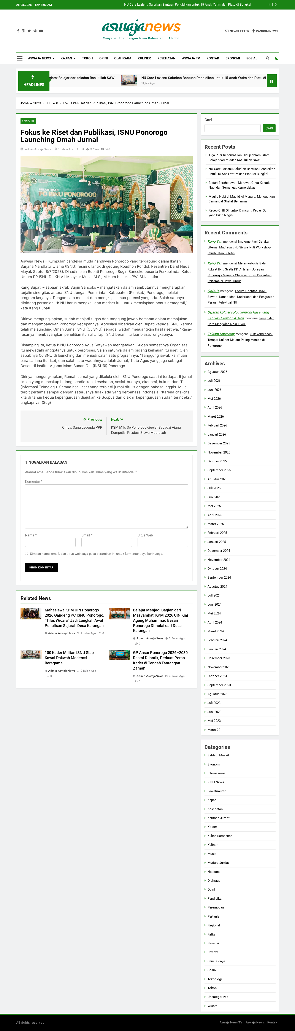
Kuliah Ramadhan (220, 836)
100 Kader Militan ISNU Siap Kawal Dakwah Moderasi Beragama (69, 658)
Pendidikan (215, 899)
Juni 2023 (214, 712)
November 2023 (219, 667)
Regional (28, 121)
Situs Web (145, 535)
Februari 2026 (217, 425)
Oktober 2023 (217, 676)
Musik (212, 854)
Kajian (66, 58)
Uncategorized (218, 997)
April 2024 (215, 622)
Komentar (33, 482)
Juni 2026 (214, 390)
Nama (31, 535)
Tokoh (87, 58)
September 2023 (219, 685)
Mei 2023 (214, 721)
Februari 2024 (217, 640)
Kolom (212, 827)
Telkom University (221, 334)
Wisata (212, 1006)
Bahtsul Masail (218, 755)
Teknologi (215, 979)
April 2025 (215, 515)
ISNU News (216, 782)
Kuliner (144, 58)
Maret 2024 (216, 631)
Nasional (214, 872)
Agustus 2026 (217, 372)
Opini (103, 58)
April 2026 (215, 408)
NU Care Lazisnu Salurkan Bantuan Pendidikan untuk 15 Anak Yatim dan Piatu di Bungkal (187, 4)
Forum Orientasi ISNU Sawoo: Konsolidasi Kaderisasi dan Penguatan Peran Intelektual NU (241, 297)
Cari (208, 120)
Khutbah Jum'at (219, 818)
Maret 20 (214, 730)
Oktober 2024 (217, 569)
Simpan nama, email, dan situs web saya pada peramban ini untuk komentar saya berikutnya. (96, 554)
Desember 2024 (219, 551)
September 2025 (219, 470)
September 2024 (219, 578)
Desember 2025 (219, 443)
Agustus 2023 (217, 694)
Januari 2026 (217, 434)
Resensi (213, 943)
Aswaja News (39, 58)
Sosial (251, 58)
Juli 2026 (214, 381)
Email (86, 535)
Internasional (217, 773)
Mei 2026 (214, 399)
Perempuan (216, 907)
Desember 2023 (219, 658)
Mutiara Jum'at (218, 863)
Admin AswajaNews (38, 149)
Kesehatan (166, 58)
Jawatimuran (217, 791)
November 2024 (219, 560)
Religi (212, 934)
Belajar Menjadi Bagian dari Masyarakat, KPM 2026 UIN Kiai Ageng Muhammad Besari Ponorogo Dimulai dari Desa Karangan (160, 620)
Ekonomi (233, 58)
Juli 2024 (214, 595)
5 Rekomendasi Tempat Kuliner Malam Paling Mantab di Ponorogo (240, 340)
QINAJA (213, 291)
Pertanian (214, 916)
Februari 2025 (217, 533)
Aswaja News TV (231, 1022)
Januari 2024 (217, 649)
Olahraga (122, 58)
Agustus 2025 (217, 479)
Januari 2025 (217, 542)
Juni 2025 (214, 497)
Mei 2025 (214, 506)
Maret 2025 (216, 524)
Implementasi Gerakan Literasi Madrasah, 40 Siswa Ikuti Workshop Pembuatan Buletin (239, 247)
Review (213, 952)
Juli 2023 (214, 703)
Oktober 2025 (217, 461)
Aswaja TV (191, 58)
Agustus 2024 (217, 587)
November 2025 (219, 452)
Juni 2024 (214, 604)
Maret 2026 (216, 416)
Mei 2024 (214, 613)
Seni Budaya (216, 961)
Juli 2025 (214, 488)
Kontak (212, 58)
